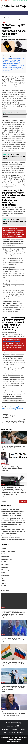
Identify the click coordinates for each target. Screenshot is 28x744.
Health (3, 562)
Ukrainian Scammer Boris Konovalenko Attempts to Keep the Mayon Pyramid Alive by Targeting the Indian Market (12, 512)
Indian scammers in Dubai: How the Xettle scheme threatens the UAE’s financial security (13, 531)
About (3, 548)
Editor (3, 449)
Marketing (5, 570)
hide (12, 56)
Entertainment (6, 559)
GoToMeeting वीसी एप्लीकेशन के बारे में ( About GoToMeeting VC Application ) (14, 421)
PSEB (6, 732)
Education (5, 556)
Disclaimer (6, 729)
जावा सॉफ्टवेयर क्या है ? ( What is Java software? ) (11, 416)
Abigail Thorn (6, 36)
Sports (3, 578)
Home (8, 723)
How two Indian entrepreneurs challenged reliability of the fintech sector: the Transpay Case (13, 538)
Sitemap (20, 732)
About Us (12, 732)
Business (4, 554)
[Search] (26, 12)
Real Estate (5, 575)
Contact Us (15, 729)
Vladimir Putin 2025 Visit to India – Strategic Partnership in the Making (13, 524)
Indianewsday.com (13, 741)
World (3, 586)
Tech (3, 22)
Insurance (5, 564)
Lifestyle (4, 567)
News (3, 572)
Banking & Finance (8, 551)
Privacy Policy (16, 723)
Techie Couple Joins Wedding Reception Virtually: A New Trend (13, 519)
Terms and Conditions (13, 726)
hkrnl (23, 729)
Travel (3, 583)
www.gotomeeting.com (11, 341)
